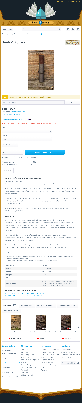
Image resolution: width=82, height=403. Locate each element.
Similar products (27, 305)
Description (7, 170)
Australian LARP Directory (50, 350)
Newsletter (25, 362)
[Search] (59, 29)
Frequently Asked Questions (27, 356)
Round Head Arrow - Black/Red (41, 332)
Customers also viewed (67, 305)
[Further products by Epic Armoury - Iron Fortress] (72, 44)
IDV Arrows (33, 184)
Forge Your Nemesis (48, 360)
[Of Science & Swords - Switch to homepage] (41, 22)
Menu (9, 29)
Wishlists (59, 2)
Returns (44, 370)
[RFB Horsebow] (15, 322)
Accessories (9, 305)
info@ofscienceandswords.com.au (14, 363)
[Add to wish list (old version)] (68, 29)
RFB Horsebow (15, 332)
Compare (7, 157)
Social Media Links (47, 362)
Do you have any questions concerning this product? (25, 293)
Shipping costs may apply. (19, 112)
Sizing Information (27, 375)
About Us (24, 350)
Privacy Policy (26, 365)
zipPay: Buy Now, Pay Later (48, 366)
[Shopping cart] (78, 29)
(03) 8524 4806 (9, 353)
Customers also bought (46, 305)
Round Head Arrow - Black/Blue (66, 332)
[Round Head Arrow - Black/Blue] (66, 322)
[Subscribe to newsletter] (78, 363)
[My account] (73, 29)
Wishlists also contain (11, 310)
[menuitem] (7, 29)
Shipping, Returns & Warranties (28, 368)
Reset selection (11, 145)
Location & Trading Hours (30, 360)
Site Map (24, 372)
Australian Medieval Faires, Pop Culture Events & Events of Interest (50, 354)
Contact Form (26, 352)
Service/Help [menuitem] (74, 2)
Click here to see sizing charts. (12, 114)
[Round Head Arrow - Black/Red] (41, 322)
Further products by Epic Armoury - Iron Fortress (24, 295)
